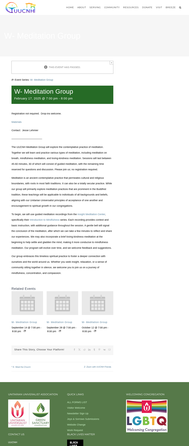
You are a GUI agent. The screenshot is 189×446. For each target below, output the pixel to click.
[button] (180, 7)
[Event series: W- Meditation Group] (25, 331)
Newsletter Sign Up (77, 413)
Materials (16, 122)
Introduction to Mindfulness (44, 219)
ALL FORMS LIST (77, 402)
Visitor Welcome (76, 407)
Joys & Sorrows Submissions (83, 419)
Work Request (75, 430)
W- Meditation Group (24, 322)
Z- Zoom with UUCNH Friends (97, 366)
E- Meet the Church (22, 366)
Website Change (76, 424)
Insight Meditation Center (91, 214)
